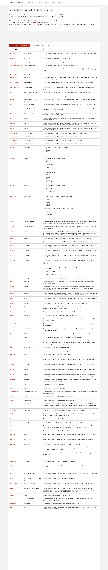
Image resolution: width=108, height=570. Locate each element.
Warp (11, 478)
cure (11, 104)
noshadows (13, 439)
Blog (46, 2)
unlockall (12, 354)
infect (11, 108)
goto (11, 498)
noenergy (12, 278)
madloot (12, 185)
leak (11, 306)
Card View (24, 45)
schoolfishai (13, 461)
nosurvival (12, 281)
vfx (11, 329)
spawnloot (12, 158)
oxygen (12, 286)
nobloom (12, 434)
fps (11, 431)
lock (11, 351)
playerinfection (14, 113)
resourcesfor (13, 218)
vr (10, 470)
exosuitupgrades (14, 143)
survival (12, 374)
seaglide (12, 337)
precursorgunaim (14, 74)
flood (11, 311)
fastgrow (12, 250)
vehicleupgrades (14, 133)
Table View (14, 45)
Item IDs (36, 2)
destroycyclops (14, 318)
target (11, 458)
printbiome (13, 444)
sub (11, 118)
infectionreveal (14, 82)
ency (11, 221)
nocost (12, 267)
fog (11, 418)
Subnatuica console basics (50, 28)
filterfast (12, 241)
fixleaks (12, 303)
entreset (12, 403)
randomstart (13, 503)
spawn (12, 99)
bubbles (12, 334)
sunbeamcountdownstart (16, 69)
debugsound (13, 400)
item (11, 92)
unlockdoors (13, 358)
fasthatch (12, 255)
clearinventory (13, 96)
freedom (12, 364)
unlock (12, 347)
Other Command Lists (53, 2)
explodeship (13, 58)
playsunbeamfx (14, 77)
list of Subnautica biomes (79, 473)
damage (12, 226)
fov (11, 422)
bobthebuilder (13, 196)
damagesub (13, 315)
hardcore (12, 379)
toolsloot (12, 171)
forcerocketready (14, 87)
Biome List (41, 2)
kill (11, 507)
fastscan (12, 245)
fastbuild (12, 260)
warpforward (13, 483)
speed (11, 453)
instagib (12, 231)
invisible (12, 238)
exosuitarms (13, 147)
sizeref (12, 448)
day (11, 384)
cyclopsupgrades (14, 136)
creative (12, 369)
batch (11, 488)
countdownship (14, 53)
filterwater (12, 123)
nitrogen (12, 293)
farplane (12, 413)
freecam (12, 425)
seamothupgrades (14, 140)
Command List (29, 2)
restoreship (13, 62)
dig (11, 341)
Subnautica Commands (17, 2)
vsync (11, 465)
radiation (12, 298)
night (11, 388)
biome (11, 473)
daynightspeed (14, 391)
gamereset (13, 410)
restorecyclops (13, 323)
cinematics (12, 396)
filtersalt (12, 128)
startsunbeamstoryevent (16, 65)
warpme (12, 495)
